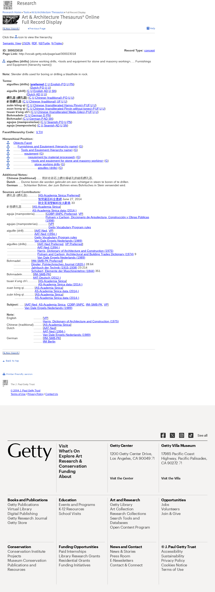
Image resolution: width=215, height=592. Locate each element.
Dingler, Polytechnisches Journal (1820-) (58, 264)
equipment (31, 153)
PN (71, 84)
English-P (57, 84)
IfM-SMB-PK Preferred (47, 261)
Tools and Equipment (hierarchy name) (47, 150)
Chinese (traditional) (42, 101)
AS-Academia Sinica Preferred (59, 195)
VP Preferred (73, 244)
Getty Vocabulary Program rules (70, 227)
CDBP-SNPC (75, 304)
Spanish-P (53, 122)
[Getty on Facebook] (163, 435)
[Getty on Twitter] (172, 435)
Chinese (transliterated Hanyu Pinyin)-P (59, 105)
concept (149, 50)
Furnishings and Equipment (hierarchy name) (48, 146)
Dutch (31, 94)
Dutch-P (36, 87)
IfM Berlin (49, 341)
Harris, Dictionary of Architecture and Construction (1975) (75, 250)
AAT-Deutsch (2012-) (47, 277)
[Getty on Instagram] (181, 435)
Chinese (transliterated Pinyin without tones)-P (63, 108)
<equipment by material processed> (51, 157)
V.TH (39, 132)
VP (80, 213)
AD (46, 91)
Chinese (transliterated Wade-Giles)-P (62, 112)
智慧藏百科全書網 (50, 199)
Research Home (12, 12)
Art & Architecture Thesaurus (47, 12)
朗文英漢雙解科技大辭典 (54, 203)
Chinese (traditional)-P (49, 97)
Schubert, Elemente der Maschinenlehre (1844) (62, 271)
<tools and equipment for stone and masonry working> (67, 160)
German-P (36, 118)
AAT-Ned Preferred (50, 244)
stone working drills (47, 164)
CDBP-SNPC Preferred (61, 213)
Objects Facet (22, 142)
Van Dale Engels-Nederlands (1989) (58, 240)
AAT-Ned (41, 230)
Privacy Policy (35, 394)
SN (54, 91)
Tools (26, 12)
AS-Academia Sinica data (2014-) (54, 210)
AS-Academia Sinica (46, 206)
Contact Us (51, 394)
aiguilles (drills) (48, 167)
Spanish (49, 125)
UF (58, 101)
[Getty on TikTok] (190, 435)
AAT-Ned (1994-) (45, 234)
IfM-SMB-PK (42, 274)
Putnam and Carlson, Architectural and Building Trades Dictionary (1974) (85, 254)
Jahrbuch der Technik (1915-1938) (54, 267)
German (36, 115)
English (38, 91)
